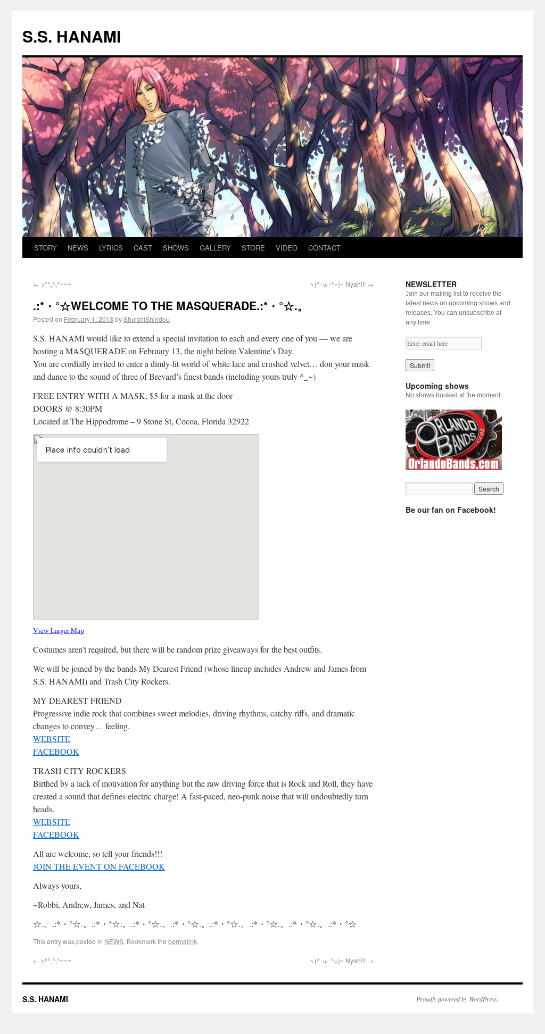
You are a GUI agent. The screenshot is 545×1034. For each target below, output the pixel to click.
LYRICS (111, 248)
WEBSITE (51, 738)
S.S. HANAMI (71, 35)
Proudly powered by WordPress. (457, 999)
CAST (143, 248)
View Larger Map (58, 630)
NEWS (78, 248)
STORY (45, 248)
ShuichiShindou (146, 318)
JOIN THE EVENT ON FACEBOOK (99, 866)
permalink (182, 941)
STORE (253, 248)
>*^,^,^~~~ (52, 283)
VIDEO (287, 248)
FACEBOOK (56, 751)
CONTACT (324, 248)
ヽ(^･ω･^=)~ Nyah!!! (341, 283)
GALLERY (215, 248)
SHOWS (176, 248)
